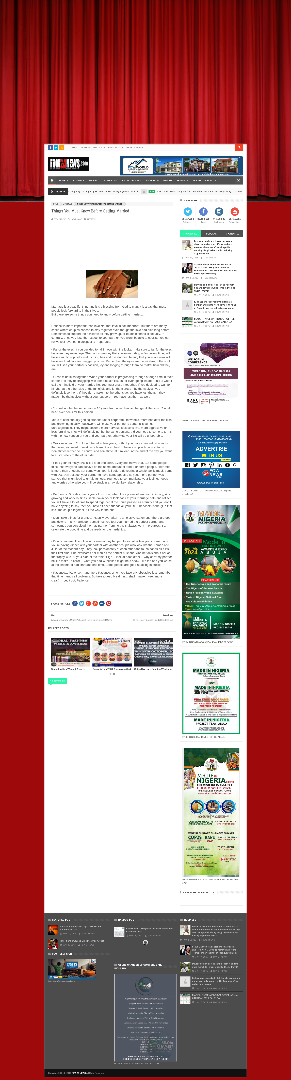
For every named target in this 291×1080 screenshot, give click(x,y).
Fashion (150, 180)
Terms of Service (134, 147)
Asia (127, 641)
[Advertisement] (101, 23)
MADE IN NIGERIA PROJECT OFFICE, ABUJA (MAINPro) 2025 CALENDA (214, 320)
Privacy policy (115, 147)
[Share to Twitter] (57, 663)
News (62, 180)
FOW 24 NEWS (79, 1073)
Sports (93, 180)
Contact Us (99, 147)
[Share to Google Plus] (61, 663)
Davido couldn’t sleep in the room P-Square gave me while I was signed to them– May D (214, 287)
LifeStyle (210, 180)
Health (167, 180)
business (167, 641)
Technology (110, 180)
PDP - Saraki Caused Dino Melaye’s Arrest (82, 940)
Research (182, 180)
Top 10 (197, 180)
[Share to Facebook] (54, 663)
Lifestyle (67, 204)
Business (78, 180)
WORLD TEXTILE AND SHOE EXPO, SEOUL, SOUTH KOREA (151, 670)
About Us (85, 147)
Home (74, 147)
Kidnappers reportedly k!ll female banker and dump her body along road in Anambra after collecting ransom (174, 191)
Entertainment (131, 180)
